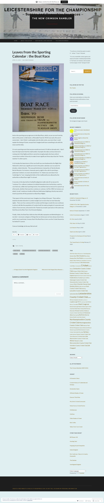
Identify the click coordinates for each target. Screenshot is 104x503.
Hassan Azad (87, 284)
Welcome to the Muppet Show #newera (53, 269)
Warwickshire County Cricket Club (79, 338)
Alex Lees (80, 253)
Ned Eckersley (83, 315)
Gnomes (71, 284)
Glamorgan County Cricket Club (78, 280)
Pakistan (85, 325)
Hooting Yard (73, 441)
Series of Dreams (74, 210)
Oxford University (44, 250)
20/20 (71, 253)
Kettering (84, 288)
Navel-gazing (76, 315)
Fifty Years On (73, 223)
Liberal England (74, 450)
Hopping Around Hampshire (77, 445)
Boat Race (17, 250)
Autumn (72, 256)
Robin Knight (77, 138)
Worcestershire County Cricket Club (81, 343)
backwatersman (28, 60)
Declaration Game (74, 389)
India (80, 286)
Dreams (86, 271)
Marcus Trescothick (74, 304)
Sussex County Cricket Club (83, 334)
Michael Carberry (79, 310)
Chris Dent (72, 262)
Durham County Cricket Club (78, 273)
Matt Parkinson (87, 308)
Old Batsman (73, 410)
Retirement (85, 327)
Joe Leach (84, 286)
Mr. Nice (86, 185)
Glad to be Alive (74, 231)
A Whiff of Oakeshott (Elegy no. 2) (79, 198)
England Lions (77, 275)
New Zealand (82, 317)
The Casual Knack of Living (77, 242)
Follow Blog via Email (76, 94)
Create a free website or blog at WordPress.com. (28, 488)
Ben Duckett (81, 256)
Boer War (76, 258)
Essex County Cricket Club (85, 275)
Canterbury (84, 260)
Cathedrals (89, 260)
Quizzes (81, 327)
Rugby (75, 329)
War (87, 336)
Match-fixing (81, 308)
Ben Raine (87, 256)
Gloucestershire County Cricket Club (79, 282)
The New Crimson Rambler (52, 18)
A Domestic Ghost (74, 378)
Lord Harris (85, 299)
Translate (81, 473)
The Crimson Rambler (62, 40)
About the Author (26, 40)
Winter (72, 341)
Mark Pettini (74, 308)
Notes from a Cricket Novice (77, 405)
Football (80, 277)
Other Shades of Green (76, 418)
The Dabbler (73, 460)
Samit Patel (78, 329)
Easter (87, 273)
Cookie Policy (30, 500)
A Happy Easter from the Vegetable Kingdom (24, 269)
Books (81, 258)
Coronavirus (78, 266)
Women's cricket (79, 340)
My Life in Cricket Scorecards (77, 401)
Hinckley (72, 286)
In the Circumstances (75, 215)
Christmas (77, 262)
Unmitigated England (75, 464)
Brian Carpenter (78, 165)
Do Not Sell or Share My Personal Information (61, 488)
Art (82, 253)
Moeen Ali (82, 312)
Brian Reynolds (86, 258)
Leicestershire (74, 294)
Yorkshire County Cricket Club (78, 345)
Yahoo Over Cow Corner (76, 426)
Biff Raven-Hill (74, 437)
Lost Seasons (73, 227)
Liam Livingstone (74, 299)
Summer (74, 334)
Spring (21, 245)
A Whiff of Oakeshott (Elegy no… (82, 142)
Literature (81, 299)
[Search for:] (81, 71)
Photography (76, 327)
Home (15, 40)
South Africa (78, 332)
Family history (74, 277)
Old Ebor (72, 414)
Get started (64, 1)
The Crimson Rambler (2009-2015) (79, 368)
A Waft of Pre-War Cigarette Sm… (81, 166)
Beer (75, 256)
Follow (73, 111)
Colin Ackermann (84, 262)
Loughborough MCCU (75, 302)
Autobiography (87, 253)
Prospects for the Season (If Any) (78, 236)
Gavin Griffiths (86, 277)
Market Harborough (74, 306)
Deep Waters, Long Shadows (43, 40)
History (77, 286)
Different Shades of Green (76, 393)
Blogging (72, 258)
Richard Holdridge (79, 146)
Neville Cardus (76, 317)
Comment (58, 294)
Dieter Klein (81, 271)
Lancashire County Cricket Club (79, 291)
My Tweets (73, 88)
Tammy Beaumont (74, 336)
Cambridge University (29, 250)
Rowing (55, 250)
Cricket (84, 265)
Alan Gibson (75, 253)
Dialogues (75, 271)
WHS (75, 130)
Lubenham (83, 301)
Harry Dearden (78, 284)
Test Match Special (82, 336)
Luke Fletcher (88, 302)
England (72, 275)
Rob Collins (73, 422)
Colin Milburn (72, 266)
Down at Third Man (75, 397)
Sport (17, 245)
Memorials (72, 310)
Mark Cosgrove (83, 304)
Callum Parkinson (77, 260)
